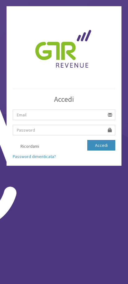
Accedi (101, 145)
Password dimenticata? (34, 156)
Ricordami (29, 146)
